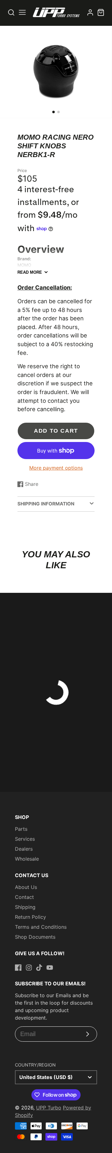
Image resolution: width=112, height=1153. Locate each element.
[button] (53, 112)
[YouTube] (49, 967)
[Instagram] (29, 967)
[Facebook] (18, 967)
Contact (24, 897)
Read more (29, 272)
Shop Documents (35, 937)
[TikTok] (39, 967)
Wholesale (27, 859)
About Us (26, 887)
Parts (21, 829)
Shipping (25, 907)
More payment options (56, 468)
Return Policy (30, 917)
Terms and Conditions (41, 927)
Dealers (24, 849)
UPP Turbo (48, 1107)
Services (25, 839)
